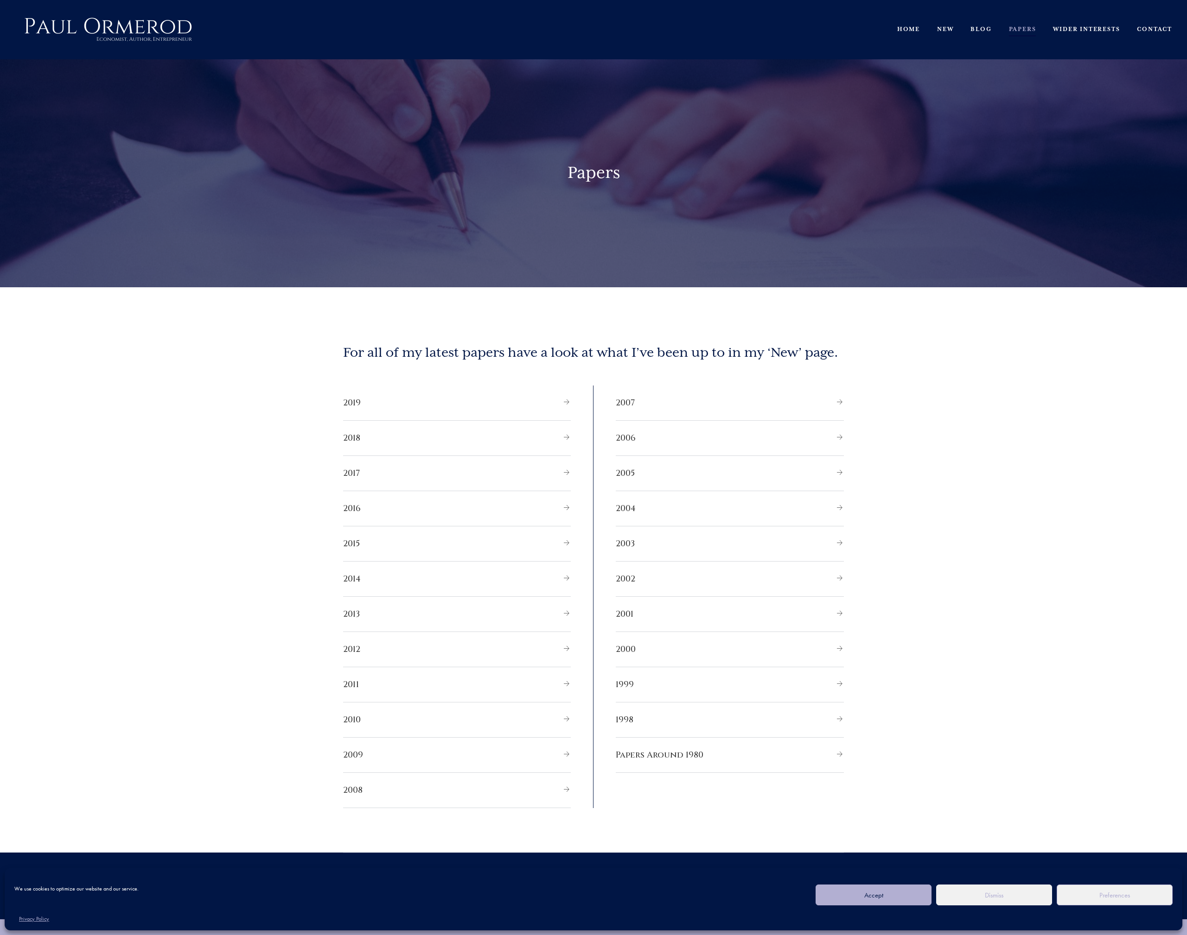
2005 (625, 473)
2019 (352, 403)
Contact (1154, 29)
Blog (980, 29)
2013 (351, 614)
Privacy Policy (34, 918)
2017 (351, 473)
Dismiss (994, 895)
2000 (626, 649)
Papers (1022, 29)
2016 (352, 508)
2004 (626, 508)
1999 (625, 684)
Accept (873, 895)
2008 (353, 790)
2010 (352, 720)
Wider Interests (1086, 29)
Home (908, 29)
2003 (625, 544)
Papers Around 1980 (659, 755)
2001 (624, 614)
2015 (351, 544)
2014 (352, 579)
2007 (625, 403)
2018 (351, 438)
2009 (353, 755)
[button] (457, 403)
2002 (625, 579)
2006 (626, 438)
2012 (351, 649)
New (945, 29)
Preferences (1114, 895)
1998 (624, 720)
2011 (351, 684)
